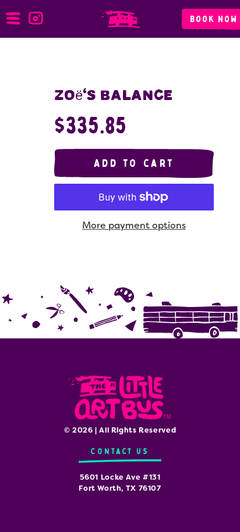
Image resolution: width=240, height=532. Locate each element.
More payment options (134, 225)
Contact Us (120, 451)
